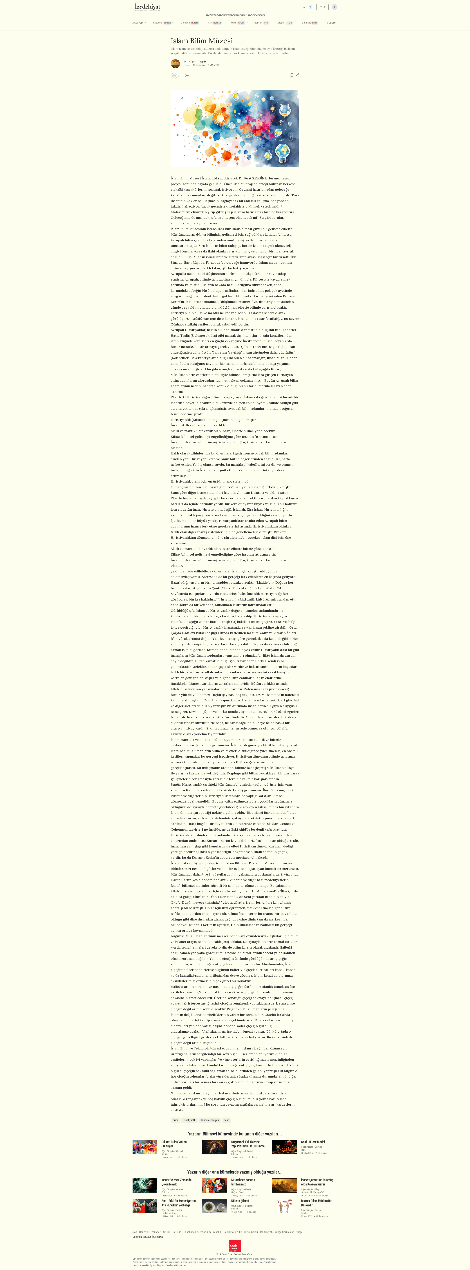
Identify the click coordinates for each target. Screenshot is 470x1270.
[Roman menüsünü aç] (270, 23)
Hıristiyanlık (189, 1120)
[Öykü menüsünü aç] (246, 23)
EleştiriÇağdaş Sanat (241, 1190)
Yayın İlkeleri (251, 1232)
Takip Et (202, 61)
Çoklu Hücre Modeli (313, 1142)
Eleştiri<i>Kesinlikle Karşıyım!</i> (313, 1190)
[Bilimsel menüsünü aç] (319, 23)
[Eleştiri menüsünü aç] (294, 23)
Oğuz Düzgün (189, 61)
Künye (299, 1232)
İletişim (177, 1232)
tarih (227, 1120)
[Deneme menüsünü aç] (200, 23)
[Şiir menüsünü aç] (223, 23)
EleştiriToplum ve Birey (172, 1211)
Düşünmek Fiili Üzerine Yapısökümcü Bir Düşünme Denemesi (247, 1146)
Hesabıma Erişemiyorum (197, 1232)
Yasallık (217, 1232)
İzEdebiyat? (266, 1232)
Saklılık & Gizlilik (233, 1232)
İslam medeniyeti (210, 1120)
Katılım (167, 1232)
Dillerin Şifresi (240, 1201)
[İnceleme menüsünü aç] (173, 23)
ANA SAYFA (138, 23)
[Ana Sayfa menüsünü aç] (145, 23)
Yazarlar (155, 1232)
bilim (175, 1120)
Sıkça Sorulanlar (284, 1232)
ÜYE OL (322, 7)
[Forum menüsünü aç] (336, 23)
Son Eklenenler (141, 1232)
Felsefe (186, 65)
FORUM (331, 23)
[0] (174, 76)
